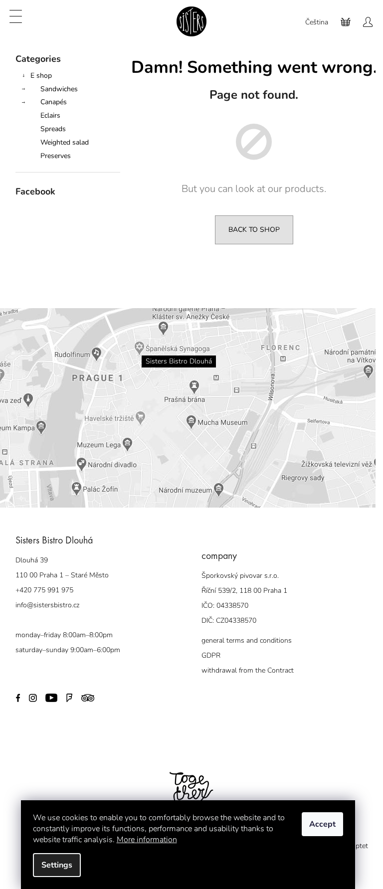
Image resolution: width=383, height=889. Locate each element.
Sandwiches (59, 89)
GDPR (210, 655)
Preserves (55, 156)
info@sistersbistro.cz (47, 605)
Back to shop (254, 229)
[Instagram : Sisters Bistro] (33, 697)
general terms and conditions (246, 640)
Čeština (316, 22)
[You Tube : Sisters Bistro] (51, 697)
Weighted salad (64, 142)
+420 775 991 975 (44, 590)
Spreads (53, 129)
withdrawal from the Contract (247, 670)
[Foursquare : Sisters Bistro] (69, 697)
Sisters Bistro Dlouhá (179, 361)
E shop (41, 75)
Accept (322, 824)
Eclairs (50, 115)
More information (147, 839)
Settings (56, 865)
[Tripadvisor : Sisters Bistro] (87, 697)
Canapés (53, 102)
